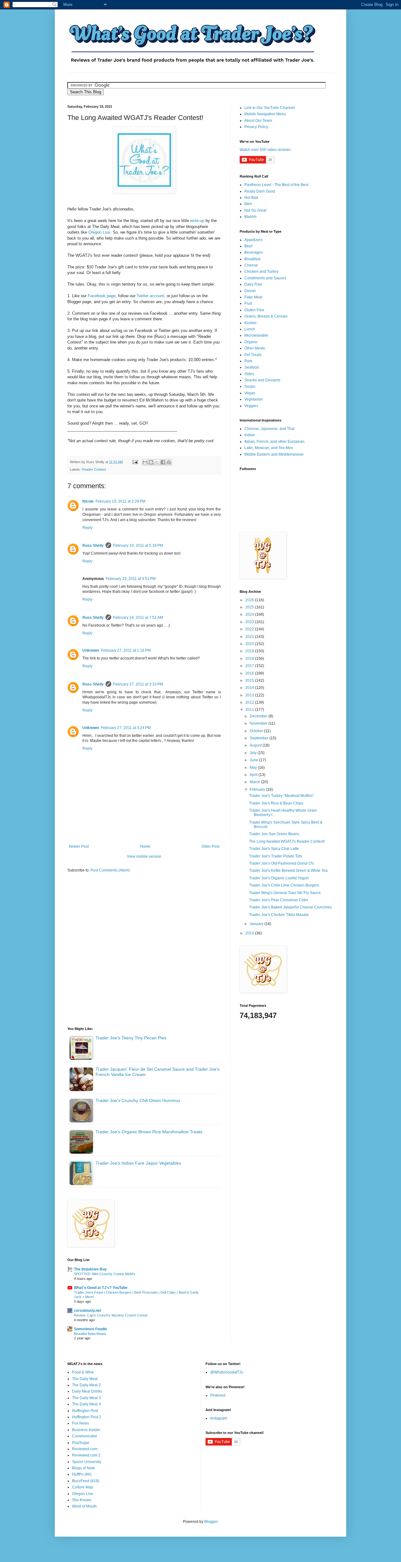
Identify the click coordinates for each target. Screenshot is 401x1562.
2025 (250, 607)
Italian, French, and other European (274, 441)
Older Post (210, 846)
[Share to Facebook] (163, 462)
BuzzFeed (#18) (85, 1481)
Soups (249, 386)
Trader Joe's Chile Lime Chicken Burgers (284, 885)
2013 (250, 695)
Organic (251, 342)
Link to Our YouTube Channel (269, 108)
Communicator (84, 1436)
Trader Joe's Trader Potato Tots (275, 856)
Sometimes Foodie (90, 1329)
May (254, 767)
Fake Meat (253, 297)
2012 (250, 702)
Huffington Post (85, 1411)
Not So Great (255, 210)
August (256, 745)
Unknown (90, 650)
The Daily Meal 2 (86, 1385)
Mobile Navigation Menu (265, 114)
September (259, 738)
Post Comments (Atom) (110, 870)
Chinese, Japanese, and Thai (269, 429)
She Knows (81, 1500)
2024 (250, 614)
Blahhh (250, 217)
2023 (250, 622)
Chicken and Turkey (261, 271)
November (259, 723)
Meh (248, 204)
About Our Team (258, 120)
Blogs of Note (83, 1468)
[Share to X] (157, 462)
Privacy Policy (256, 127)
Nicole (88, 501)
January (257, 924)
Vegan (249, 393)
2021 (250, 636)
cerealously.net (87, 1310)
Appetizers (253, 240)
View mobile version (144, 856)
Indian (249, 435)
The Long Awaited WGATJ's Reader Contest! (287, 841)
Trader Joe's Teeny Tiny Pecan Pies (131, 1037)
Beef (248, 246)
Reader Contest (94, 469)
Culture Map (82, 1487)
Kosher (250, 323)
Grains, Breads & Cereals (266, 316)
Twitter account (150, 295)
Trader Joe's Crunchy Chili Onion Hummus (138, 1100)
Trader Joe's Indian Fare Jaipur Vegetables (138, 1163)
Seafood (251, 367)
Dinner (250, 291)
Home (145, 846)
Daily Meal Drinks (87, 1391)
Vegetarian (253, 399)
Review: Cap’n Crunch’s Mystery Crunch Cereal (110, 1315)
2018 (250, 658)
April (254, 775)
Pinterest (217, 1395)
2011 (250, 709)
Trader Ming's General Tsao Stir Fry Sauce (285, 893)
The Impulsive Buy (90, 1269)
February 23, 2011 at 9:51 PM (131, 579)
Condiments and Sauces (265, 278)
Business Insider (86, 1430)
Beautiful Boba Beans (90, 1334)
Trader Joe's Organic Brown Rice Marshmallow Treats (149, 1131)
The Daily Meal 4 (86, 1404)
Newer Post (79, 846)
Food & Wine (83, 1372)
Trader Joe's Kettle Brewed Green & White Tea (288, 870)
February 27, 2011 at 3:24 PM (126, 728)
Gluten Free (254, 310)
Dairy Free (253, 284)
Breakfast (252, 259)
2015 (250, 680)
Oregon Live (99, 232)
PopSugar (80, 1442)
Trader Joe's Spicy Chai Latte (274, 848)
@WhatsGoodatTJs (226, 1372)
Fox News (80, 1423)
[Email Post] (135, 462)
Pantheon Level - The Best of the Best (276, 185)
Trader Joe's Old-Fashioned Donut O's (281, 863)
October (257, 731)
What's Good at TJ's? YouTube (101, 1287)
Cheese (251, 265)
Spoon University (86, 1462)
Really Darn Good (259, 191)
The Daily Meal (85, 1379)
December (259, 716)
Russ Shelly (93, 545)
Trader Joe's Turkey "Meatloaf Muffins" (281, 796)
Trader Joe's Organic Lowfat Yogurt (279, 878)
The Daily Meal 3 (86, 1398)
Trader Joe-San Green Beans (274, 834)
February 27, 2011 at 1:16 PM (126, 650)
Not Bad (251, 197)
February (258, 789)
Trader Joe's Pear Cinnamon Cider (278, 900)
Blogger (210, 1521)
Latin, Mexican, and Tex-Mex (268, 448)
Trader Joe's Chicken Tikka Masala (279, 915)
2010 (250, 933)
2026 (250, 600)
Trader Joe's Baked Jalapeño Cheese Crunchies (290, 907)
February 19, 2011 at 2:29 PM (120, 501)
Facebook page (102, 295)
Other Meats (254, 348)
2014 (250, 687)
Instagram (218, 1418)
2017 (250, 666)
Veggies (251, 406)
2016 (250, 673)
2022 (250, 629)
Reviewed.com (84, 1449)
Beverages (253, 252)
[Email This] (145, 462)
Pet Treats (253, 355)
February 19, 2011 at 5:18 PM (138, 545)
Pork (248, 361)
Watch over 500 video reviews (265, 149)
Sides (249, 374)
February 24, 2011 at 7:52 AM (138, 617)
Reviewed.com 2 (86, 1455)
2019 (250, 651)
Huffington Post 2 (86, 1417)
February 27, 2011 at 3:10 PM (138, 684)
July (254, 753)
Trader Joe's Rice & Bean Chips (276, 803)
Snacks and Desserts (262, 380)
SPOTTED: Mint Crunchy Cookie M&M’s (104, 1274)
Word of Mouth (84, 1506)
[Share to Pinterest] (169, 462)
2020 (250, 644)
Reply (87, 527)
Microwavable (256, 335)
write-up (198, 220)
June (254, 760)
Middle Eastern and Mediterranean (274, 454)
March (255, 782)
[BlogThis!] (151, 462)
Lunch (249, 329)
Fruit (248, 303)
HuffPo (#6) (81, 1474)
